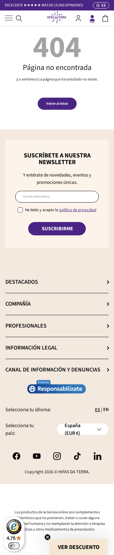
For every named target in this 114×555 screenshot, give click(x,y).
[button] (105, 18)
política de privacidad (77, 210)
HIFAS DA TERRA (73, 472)
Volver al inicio (57, 103)
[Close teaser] (47, 537)
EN (106, 409)
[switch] (14, 545)
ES (97, 410)
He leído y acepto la (60, 210)
